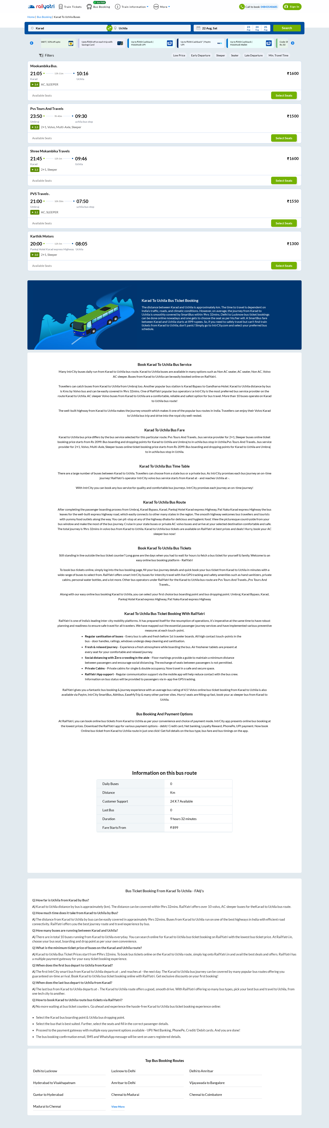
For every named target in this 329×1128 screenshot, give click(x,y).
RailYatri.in (284, 937)
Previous (31, 43)
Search (287, 28)
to (45, 1071)
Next (292, 43)
